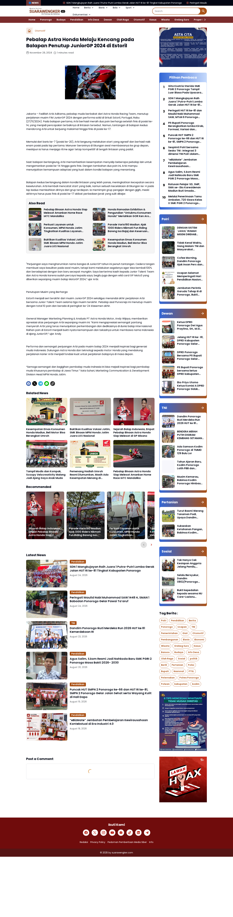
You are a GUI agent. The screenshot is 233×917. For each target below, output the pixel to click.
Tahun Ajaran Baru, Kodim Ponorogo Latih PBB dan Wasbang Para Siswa (189, 465)
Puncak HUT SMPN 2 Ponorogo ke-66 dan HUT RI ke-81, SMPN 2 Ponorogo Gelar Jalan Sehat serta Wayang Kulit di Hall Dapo (111, 693)
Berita (87, 7)
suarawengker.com (122, 852)
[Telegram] (40, 383)
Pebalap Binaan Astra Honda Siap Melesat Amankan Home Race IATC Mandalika (65, 213)
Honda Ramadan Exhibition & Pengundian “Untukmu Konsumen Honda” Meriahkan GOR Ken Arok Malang (129, 213)
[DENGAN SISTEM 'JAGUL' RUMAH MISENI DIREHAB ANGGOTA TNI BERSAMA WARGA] (168, 232)
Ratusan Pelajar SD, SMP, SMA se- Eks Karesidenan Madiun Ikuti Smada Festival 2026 (184, 188)
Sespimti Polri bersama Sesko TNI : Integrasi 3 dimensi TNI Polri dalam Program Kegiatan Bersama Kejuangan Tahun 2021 (185, 151)
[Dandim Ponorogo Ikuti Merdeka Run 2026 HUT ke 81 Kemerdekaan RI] (46, 635)
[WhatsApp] (46, 383)
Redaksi (84, 842)
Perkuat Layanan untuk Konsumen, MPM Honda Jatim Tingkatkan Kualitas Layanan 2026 (63, 228)
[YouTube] (112, 832)
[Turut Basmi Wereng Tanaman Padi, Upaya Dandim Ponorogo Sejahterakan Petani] (168, 515)
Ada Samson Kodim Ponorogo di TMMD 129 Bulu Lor (190, 450)
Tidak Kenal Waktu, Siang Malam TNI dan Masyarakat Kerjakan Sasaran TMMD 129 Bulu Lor (190, 246)
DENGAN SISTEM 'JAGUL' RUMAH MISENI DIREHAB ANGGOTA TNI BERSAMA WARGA (188, 231)
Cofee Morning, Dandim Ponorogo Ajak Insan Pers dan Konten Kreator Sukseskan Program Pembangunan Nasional (190, 261)
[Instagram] (103, 832)
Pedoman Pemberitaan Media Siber (127, 842)
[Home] (29, 31)
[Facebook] (28, 383)
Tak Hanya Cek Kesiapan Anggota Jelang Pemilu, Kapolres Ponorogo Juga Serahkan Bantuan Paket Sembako (189, 563)
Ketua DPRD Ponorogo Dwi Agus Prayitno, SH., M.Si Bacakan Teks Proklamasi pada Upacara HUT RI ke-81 (190, 325)
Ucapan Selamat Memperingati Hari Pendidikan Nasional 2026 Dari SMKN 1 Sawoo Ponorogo (190, 276)
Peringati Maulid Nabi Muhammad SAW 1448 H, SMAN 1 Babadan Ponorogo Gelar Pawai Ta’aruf (109, 599)
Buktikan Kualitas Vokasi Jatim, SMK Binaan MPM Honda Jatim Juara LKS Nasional (64, 243)
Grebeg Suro (181, 19)
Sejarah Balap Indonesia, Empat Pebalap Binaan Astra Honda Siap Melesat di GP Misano (133, 432)
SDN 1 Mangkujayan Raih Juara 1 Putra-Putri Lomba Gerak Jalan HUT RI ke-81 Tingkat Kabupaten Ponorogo (77, 2)
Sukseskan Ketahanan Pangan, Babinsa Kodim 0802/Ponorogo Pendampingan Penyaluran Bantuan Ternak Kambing (190, 529)
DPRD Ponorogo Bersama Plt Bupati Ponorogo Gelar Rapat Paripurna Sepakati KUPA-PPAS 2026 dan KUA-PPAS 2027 (190, 356)
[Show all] (202, 219)
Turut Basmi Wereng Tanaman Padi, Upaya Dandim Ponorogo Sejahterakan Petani (190, 514)
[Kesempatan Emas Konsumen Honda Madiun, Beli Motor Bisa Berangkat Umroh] (99, 244)
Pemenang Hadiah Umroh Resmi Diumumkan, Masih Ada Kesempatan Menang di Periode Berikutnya (89, 475)
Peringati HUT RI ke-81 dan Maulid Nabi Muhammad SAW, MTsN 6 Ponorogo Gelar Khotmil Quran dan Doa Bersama (185, 114)
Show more (90, 748)
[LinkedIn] (138, 832)
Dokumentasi (80, 14)
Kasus (152, 19)
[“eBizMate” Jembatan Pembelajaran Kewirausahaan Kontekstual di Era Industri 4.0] (46, 727)
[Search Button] (203, 11)
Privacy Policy (97, 842)
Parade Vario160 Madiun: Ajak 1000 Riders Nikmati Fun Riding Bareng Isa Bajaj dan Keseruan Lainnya (127, 228)
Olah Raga (123, 19)
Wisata (165, 19)
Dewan (108, 19)
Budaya (61, 19)
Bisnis (102, 7)
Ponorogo (46, 19)
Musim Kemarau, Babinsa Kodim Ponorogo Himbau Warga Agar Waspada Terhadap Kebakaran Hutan (190, 480)
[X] (34, 383)
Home (76, 7)
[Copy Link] (52, 383)
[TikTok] (129, 832)
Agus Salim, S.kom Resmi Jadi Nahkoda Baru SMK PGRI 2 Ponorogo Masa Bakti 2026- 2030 (111, 660)
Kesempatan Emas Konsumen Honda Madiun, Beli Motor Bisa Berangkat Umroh (127, 243)
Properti (199, 19)
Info (151, 842)
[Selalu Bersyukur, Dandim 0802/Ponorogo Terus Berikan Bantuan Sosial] (168, 580)
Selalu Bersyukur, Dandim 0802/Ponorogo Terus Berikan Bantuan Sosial (188, 578)
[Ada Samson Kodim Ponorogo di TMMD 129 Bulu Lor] (168, 451)
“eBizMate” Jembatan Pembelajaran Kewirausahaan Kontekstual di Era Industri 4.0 (109, 722)
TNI (73, 623)
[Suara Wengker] (47, 11)
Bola (115, 7)
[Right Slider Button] (204, 19)
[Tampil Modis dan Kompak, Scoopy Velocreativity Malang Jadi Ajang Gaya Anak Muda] (46, 453)
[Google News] (121, 832)
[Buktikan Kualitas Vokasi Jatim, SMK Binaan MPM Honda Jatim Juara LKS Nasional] (35, 244)
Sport (129, 7)
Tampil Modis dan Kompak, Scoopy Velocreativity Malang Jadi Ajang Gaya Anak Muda (45, 475)
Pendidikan (76, 19)
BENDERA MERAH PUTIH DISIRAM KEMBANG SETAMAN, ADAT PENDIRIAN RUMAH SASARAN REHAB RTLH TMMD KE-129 (190, 435)
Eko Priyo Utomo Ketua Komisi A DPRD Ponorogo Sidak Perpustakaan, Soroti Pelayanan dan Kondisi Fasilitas (190, 386)
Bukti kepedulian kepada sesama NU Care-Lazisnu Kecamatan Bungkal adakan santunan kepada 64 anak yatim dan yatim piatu (190, 593)
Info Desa (93, 19)
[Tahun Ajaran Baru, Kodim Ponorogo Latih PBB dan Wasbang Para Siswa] (168, 466)
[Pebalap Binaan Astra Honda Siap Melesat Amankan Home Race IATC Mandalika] (35, 214)
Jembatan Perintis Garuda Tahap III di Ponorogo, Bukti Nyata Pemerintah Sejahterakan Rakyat (189, 291)
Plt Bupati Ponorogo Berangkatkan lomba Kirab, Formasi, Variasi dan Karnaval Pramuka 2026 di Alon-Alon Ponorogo (186, 126)
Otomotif (139, 19)
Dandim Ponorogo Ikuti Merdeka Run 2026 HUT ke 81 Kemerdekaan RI (107, 630)
